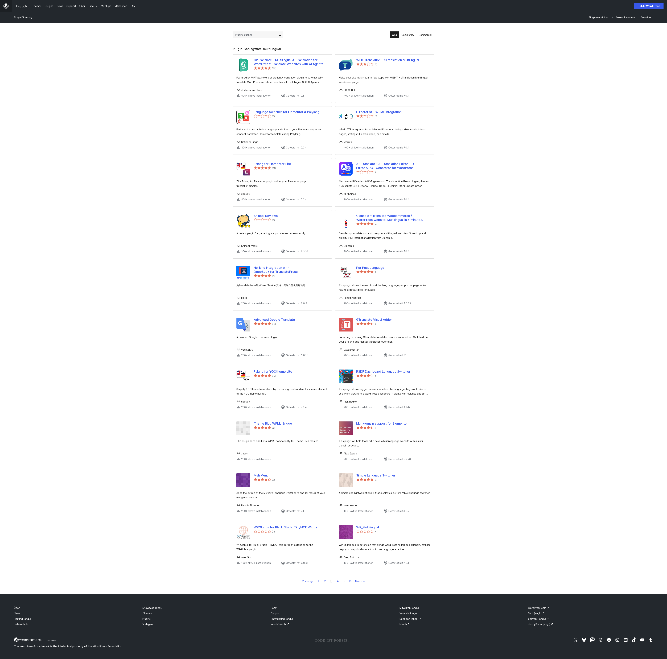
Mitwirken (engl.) (409, 607)
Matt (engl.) (536, 613)
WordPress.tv (280, 624)
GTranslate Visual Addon (374, 319)
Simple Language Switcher (375, 475)
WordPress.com (538, 607)
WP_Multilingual (367, 527)
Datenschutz (21, 624)
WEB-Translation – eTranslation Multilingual (387, 60)
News (17, 613)
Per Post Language (370, 268)
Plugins (146, 618)
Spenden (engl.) (410, 618)
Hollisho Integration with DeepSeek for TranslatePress (276, 269)
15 (350, 581)
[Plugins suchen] (279, 34)
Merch (405, 624)
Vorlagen (147, 624)
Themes (147, 613)
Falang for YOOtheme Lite (273, 371)
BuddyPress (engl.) (540, 624)
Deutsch (51, 640)
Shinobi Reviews (266, 216)
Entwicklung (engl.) (282, 618)
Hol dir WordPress (649, 6)
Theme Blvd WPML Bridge (273, 423)
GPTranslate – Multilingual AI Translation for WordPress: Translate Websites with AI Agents (288, 62)
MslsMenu (261, 475)
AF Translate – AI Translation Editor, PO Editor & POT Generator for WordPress (385, 166)
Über (17, 607)
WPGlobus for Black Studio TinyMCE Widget (286, 527)
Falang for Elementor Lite (272, 164)
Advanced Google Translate (274, 319)
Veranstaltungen (409, 613)
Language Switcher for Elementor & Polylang (286, 112)
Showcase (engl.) (152, 607)
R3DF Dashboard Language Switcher (383, 371)
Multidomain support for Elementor (382, 423)
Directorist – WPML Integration (379, 112)
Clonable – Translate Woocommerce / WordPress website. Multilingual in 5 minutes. (389, 218)
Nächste (360, 581)
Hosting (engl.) (22, 618)
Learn (274, 607)
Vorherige (308, 581)
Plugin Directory (23, 17)
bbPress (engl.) (538, 618)
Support (275, 613)
